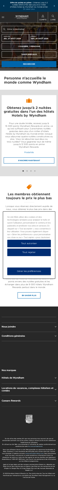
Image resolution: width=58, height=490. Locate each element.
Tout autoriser (29, 243)
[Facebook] (15, 353)
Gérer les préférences (29, 271)
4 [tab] (34, 171)
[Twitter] (29, 353)
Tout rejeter (29, 252)
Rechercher (29, 64)
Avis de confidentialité (35, 446)
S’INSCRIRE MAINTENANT (29, 160)
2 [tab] (27, 171)
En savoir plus (29, 9)
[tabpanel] (29, 130)
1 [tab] (23, 171)
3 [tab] (31, 171)
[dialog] (29, 245)
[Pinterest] (43, 353)
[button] (3, 6)
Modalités (29, 152)
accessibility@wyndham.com (34, 453)
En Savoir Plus (29, 295)
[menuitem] (3, 17)
